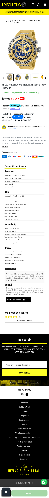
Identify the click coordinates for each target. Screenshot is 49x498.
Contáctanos (24, 459)
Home (8, 21)
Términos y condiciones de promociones (24, 437)
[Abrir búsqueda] (33, 4)
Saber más (12, 128)
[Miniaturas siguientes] (45, 77)
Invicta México (27, 482)
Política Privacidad (24, 441)
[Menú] (44, 4)
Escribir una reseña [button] (24, 320)
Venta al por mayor (24, 446)
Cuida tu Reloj (24, 407)
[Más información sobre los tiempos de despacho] (38, 93)
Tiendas (24, 450)
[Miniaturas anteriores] (3, 77)
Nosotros (24, 402)
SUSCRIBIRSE (24, 372)
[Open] (6, 492)
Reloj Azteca (24, 415)
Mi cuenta (24, 411)
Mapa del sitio (24, 454)
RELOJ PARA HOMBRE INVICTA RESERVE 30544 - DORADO (27, 21)
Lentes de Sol (24, 420)
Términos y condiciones (24, 433)
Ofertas (24, 424)
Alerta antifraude (24, 428)
